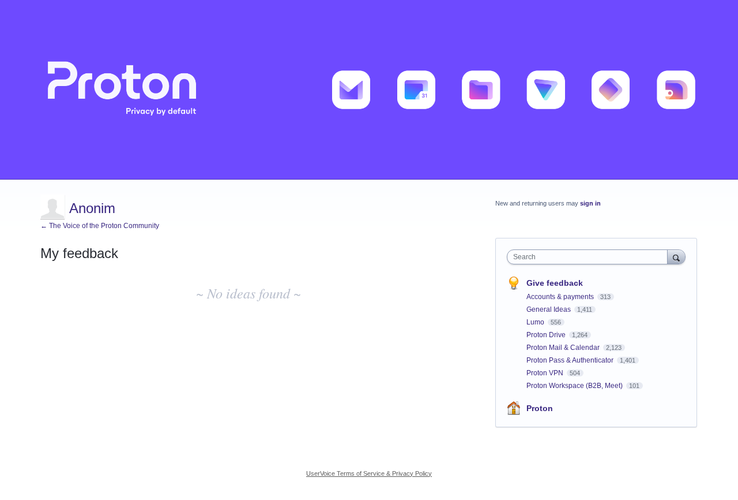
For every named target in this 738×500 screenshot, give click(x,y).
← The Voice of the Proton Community (99, 226)
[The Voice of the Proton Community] (369, 89)
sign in (590, 203)
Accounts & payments (561, 297)
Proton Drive (546, 335)
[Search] (676, 256)
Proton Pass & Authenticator (570, 360)
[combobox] (590, 257)
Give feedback (554, 283)
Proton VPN (545, 373)
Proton (539, 408)
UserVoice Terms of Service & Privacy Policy (369, 473)
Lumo (536, 322)
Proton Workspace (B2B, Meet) (575, 386)
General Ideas (549, 309)
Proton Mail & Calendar (563, 348)
